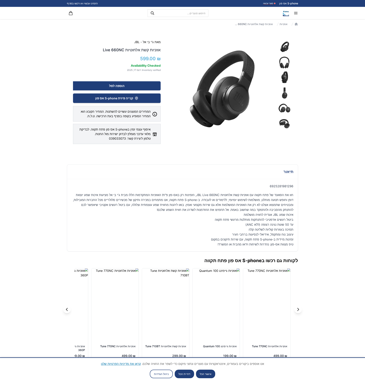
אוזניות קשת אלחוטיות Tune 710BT (165, 346)
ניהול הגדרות (161, 374)
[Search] (152, 13)
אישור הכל (205, 374)
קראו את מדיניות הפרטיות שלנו (121, 364)
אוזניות (283, 24)
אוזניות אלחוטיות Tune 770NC (269, 346)
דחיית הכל (184, 374)
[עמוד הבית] (296, 24)
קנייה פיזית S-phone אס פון (114, 98)
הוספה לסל (117, 86)
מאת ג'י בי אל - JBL (147, 42)
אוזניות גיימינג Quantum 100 (220, 346)
